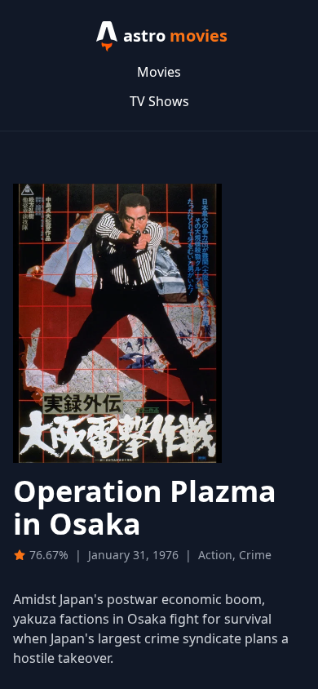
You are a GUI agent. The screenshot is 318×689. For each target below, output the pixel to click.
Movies (159, 72)
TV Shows (159, 101)
